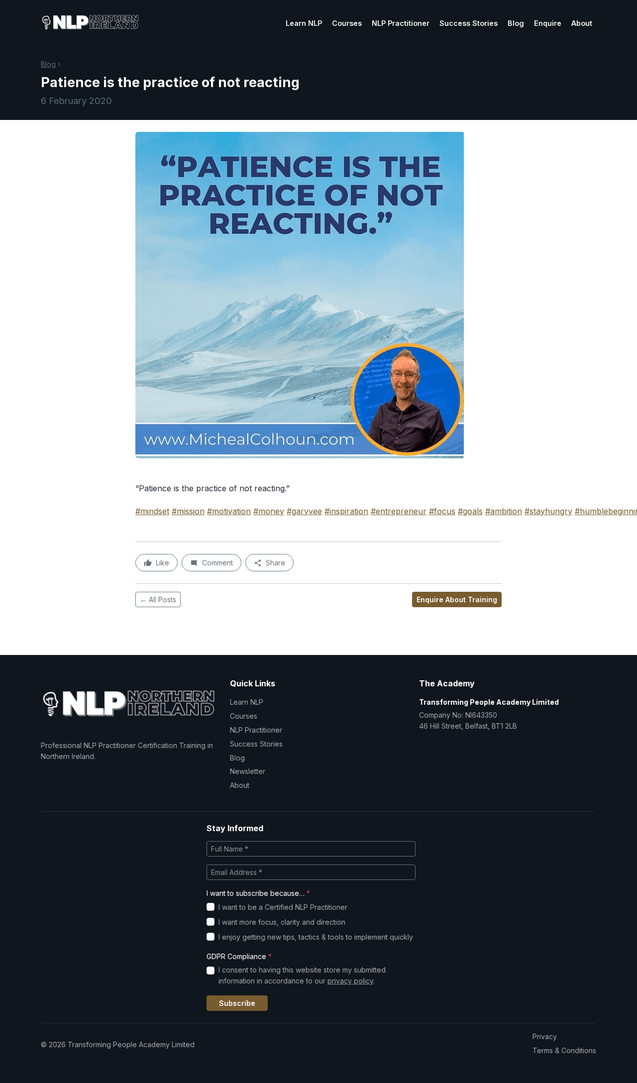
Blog (516, 23)
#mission (188, 511)
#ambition (503, 511)
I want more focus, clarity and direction (281, 922)
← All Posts (158, 599)
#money (268, 511)
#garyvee (304, 511)
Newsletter (247, 771)
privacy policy (350, 980)
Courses (347, 23)
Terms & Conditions (564, 1050)
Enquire (547, 23)
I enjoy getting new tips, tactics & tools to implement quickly (315, 937)
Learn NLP (304, 23)
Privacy (544, 1036)
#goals (470, 511)
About (581, 23)
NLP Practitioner (400, 23)
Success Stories (468, 23)
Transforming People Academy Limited (489, 702)
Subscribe (237, 1003)
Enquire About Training (457, 599)
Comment (217, 562)
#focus (442, 511)
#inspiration (346, 511)
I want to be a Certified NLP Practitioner (282, 907)
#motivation (229, 511)
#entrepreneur (398, 511)
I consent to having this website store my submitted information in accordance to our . (302, 975)
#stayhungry (548, 511)
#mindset (152, 511)
